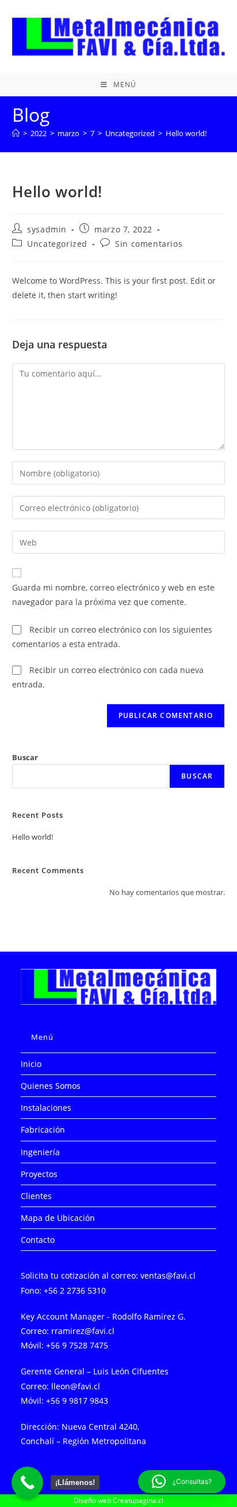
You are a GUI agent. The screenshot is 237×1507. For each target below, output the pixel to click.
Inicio (31, 1063)
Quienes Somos (51, 1085)
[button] (181, 1481)
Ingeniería (40, 1152)
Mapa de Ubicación (58, 1217)
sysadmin (47, 229)
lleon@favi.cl (75, 1386)
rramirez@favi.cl (82, 1330)
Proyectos (39, 1173)
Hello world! (186, 133)
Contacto (38, 1239)
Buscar (25, 757)
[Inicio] (16, 133)
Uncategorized (57, 243)
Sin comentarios (148, 243)
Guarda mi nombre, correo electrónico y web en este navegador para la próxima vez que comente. (113, 594)
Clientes (36, 1195)
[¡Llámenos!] (27, 1482)
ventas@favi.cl (168, 1275)
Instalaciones (46, 1107)
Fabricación (43, 1129)
